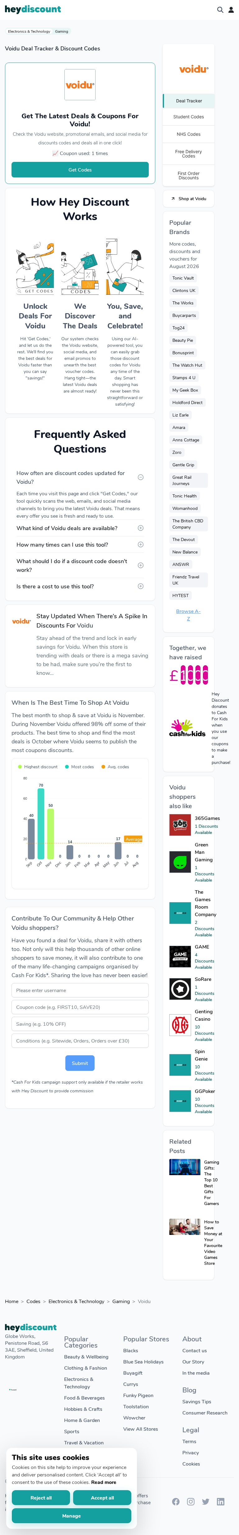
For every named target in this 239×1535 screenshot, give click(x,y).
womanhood (185, 508)
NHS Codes (188, 134)
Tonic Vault (183, 278)
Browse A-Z (188, 615)
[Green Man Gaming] (180, 862)
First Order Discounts (188, 175)
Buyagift (133, 1372)
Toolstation (136, 1406)
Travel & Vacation (84, 1442)
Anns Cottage (185, 440)
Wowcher (134, 1417)
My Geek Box (185, 390)
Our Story (193, 1361)
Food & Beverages (84, 1397)
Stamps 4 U (183, 377)
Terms (189, 1441)
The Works (183, 303)
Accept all (102, 1497)
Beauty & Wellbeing (86, 1356)
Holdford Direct (187, 402)
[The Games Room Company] (180, 913)
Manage (71, 1515)
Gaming (61, 31)
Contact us (194, 1350)
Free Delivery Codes (188, 153)
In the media (196, 1372)
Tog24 (178, 328)
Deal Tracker (189, 100)
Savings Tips (196, 1401)
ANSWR (180, 564)
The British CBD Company (187, 524)
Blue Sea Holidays (143, 1361)
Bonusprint (183, 352)
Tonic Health (184, 496)
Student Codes (188, 116)
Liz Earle (180, 415)
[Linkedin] (220, 1503)
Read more (103, 1482)
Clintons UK (183, 290)
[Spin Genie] (180, 1065)
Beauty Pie (182, 340)
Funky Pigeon (138, 1395)
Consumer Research (204, 1412)
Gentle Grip (183, 465)
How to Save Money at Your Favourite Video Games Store (213, 1242)
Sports (71, 1431)
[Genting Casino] (180, 1025)
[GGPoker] (180, 1101)
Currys (130, 1384)
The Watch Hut (187, 365)
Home (11, 1301)
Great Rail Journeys (181, 480)
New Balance (185, 552)
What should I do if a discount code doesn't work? (71, 565)
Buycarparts (184, 315)
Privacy (190, 1452)
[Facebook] (176, 1503)
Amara (178, 427)
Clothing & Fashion (85, 1367)
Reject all (41, 1497)
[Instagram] (190, 1503)
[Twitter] (205, 1503)
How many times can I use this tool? (62, 544)
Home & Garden (82, 1420)
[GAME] (180, 957)
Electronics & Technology (29, 31)
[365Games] (180, 825)
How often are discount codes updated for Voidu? (70, 477)
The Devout (183, 539)
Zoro (176, 452)
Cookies (191, 1463)
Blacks (130, 1350)
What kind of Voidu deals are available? (66, 528)
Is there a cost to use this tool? (55, 586)
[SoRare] (180, 989)
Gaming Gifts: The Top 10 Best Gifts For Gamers (211, 1182)
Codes (33, 1301)
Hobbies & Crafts (83, 1409)
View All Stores (140, 1428)
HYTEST (180, 595)
